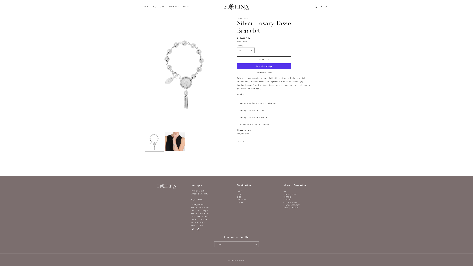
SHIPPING (287, 197)
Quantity (240, 46)
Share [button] (242, 141)
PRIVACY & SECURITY (291, 205)
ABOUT (239, 194)
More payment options (264, 72)
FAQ (285, 191)
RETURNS (287, 200)
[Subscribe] (256, 244)
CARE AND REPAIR (290, 202)
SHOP (239, 197)
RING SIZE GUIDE (290, 194)
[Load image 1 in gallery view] (154, 141)
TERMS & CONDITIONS (292, 208)
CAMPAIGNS (241, 200)
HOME (239, 191)
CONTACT (240, 202)
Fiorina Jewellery (239, 260)
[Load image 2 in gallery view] (175, 141)
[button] (163, 6)
